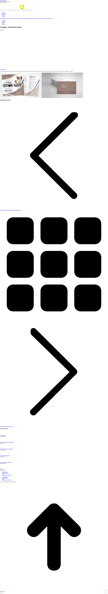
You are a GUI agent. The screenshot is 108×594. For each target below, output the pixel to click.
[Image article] (3, 434)
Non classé (2, 69)
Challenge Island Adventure (5, 455)
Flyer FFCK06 (2, 435)
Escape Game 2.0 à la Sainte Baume (6, 448)
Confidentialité (4, 476)
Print (5, 69)
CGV (3, 478)
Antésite (1, 469)
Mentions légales (5, 477)
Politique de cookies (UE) (6, 475)
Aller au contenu (3, 0)
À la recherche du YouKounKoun (6, 462)
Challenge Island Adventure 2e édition (7, 442)
